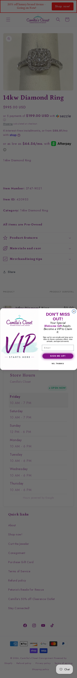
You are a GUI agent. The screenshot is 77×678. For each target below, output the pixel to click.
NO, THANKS (58, 364)
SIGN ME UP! (58, 356)
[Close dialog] (74, 311)
